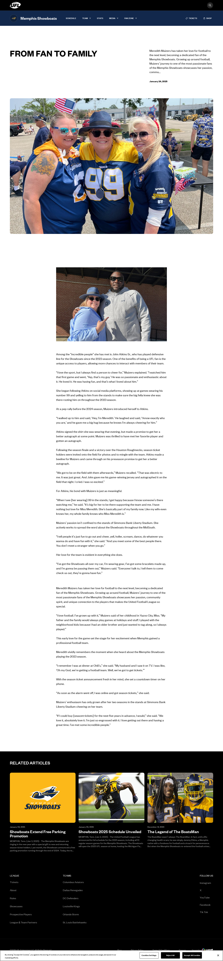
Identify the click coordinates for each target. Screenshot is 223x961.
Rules (13, 898)
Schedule (71, 18)
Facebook (205, 904)
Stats (100, 18)
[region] (111, 955)
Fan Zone (129, 18)
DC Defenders (70, 898)
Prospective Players (21, 914)
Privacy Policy (137, 950)
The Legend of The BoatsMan (173, 831)
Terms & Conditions (161, 950)
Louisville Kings (71, 906)
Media (112, 18)
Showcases (16, 906)
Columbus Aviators (73, 882)
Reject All (170, 955)
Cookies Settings (149, 955)
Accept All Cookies (192, 955)
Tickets (14, 882)
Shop (119, 950)
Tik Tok (204, 912)
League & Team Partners (23, 922)
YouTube (205, 897)
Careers (182, 950)
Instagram (205, 882)
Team (85, 18)
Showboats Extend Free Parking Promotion (38, 833)
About (13, 890)
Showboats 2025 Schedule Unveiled (110, 831)
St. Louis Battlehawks (74, 922)
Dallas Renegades (73, 890)
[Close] (218, 955)
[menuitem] (71, 18)
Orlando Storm (71, 914)
